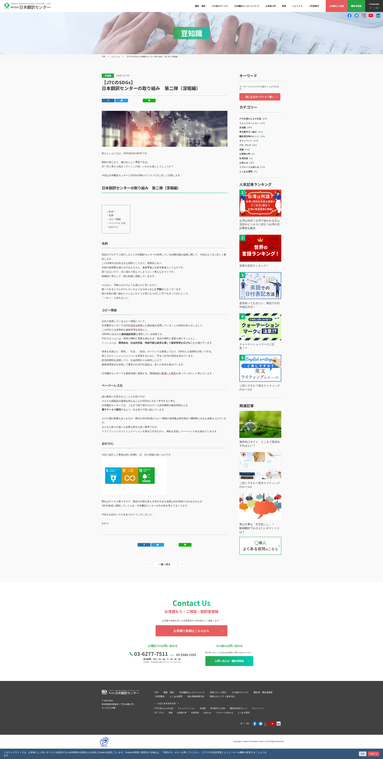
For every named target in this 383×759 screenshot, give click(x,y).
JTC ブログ (159, 713)
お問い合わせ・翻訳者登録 (229, 661)
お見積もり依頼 (336, 6)
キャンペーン (258, 708)
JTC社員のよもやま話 (163, 708)
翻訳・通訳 (169, 692)
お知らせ (207, 713)
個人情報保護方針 (196, 696)
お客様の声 (182, 713)
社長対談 (195, 713)
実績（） (245, 149)
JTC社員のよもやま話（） (253, 118)
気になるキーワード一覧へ (260, 97)
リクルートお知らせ (224, 713)
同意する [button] (373, 754)
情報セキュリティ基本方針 (222, 696)
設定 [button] (363, 754)
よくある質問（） (248, 171)
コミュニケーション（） (252, 123)
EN (377, 8)
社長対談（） (246, 158)
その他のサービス (240, 692)
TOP (103, 57)
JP (371, 8)
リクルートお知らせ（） (252, 167)
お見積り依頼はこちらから (191, 630)
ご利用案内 (159, 696)
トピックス (115, 57)
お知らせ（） (247, 162)
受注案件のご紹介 (218, 708)
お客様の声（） (247, 154)
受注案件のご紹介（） (251, 132)
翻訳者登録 (356, 6)
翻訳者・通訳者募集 (263, 692)
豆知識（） (246, 127)
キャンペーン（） (249, 140)
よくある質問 (176, 696)
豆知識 (203, 708)
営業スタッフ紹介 (218, 692)
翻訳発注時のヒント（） (252, 136)
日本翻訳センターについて (192, 692)
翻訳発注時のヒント (239, 708)
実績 (170, 713)
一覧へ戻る (165, 564)
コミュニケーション (186, 708)
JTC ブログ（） (248, 145)
